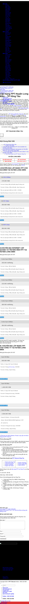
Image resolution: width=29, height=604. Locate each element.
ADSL (14, 115)
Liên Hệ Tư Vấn (4, 378)
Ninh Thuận (8, 51)
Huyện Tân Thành (9, 465)
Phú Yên (7, 41)
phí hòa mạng (12, 366)
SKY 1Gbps (6, 201)
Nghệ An (7, 37)
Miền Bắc (5, 4)
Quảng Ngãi (8, 45)
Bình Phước (8, 60)
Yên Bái (7, 30)
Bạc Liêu (7, 57)
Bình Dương (8, 59)
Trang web (2, 536)
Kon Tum (7, 52)
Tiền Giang (8, 75)
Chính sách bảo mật (7, 570)
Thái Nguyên (8, 26)
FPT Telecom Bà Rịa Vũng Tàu (16, 114)
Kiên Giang (8, 70)
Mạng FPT (5, 577)
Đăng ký (2, 196)
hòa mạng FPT (11, 104)
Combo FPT (6, 590)
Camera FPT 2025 (7, 591)
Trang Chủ (5, 97)
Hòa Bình (7, 14)
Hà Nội (7, 5)
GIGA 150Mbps (7, 177)
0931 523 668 (8, 161)
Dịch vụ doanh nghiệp (8, 593)
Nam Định (7, 19)
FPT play (5, 592)
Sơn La (7, 24)
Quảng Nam (8, 42)
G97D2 (23, 165)
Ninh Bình (7, 20)
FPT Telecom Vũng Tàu (18, 458)
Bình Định (7, 62)
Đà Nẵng (7, 34)
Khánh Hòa (8, 36)
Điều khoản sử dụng (7, 567)
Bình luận (2, 520)
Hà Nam (7, 11)
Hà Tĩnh (7, 39)
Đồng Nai (7, 66)
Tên (1, 531)
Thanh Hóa (8, 46)
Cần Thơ (7, 64)
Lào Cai (7, 17)
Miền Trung (5, 31)
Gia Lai (7, 47)
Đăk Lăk (7, 49)
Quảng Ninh (8, 23)
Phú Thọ (7, 22)
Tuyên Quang (8, 28)
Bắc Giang (7, 7)
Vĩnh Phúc (7, 29)
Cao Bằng (7, 8)
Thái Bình (7, 25)
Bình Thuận (8, 33)
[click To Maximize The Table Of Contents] (1, 135)
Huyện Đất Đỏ (21, 465)
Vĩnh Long (7, 77)
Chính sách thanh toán (8, 568)
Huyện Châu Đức (22, 462)
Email (1, 533)
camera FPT (6, 578)
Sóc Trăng (7, 72)
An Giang (7, 55)
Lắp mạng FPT (8, 99)
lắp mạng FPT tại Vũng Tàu (18, 469)
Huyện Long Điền (9, 464)
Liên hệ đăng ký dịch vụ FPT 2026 (11, 80)
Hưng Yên (7, 16)
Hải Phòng (8, 13)
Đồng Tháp (8, 68)
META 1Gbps (6, 224)
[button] (8, 596)
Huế (6, 35)
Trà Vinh (7, 76)
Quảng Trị (7, 43)
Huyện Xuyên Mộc (22, 463)
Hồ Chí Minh (8, 54)
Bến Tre (7, 58)
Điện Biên (7, 10)
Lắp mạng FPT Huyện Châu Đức (8, 509)
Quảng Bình (8, 40)
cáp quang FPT (15, 164)
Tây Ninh (7, 74)
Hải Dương (8, 12)
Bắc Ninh (7, 6)
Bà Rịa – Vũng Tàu (10, 78)
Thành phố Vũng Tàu (10, 462)
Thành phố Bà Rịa (9, 463)
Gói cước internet (7, 98)
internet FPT (3, 100)
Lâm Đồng (7, 65)
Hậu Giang (8, 69)
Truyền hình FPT (17, 105)
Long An (7, 71)
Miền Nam (5, 53)
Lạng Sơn (7, 18)
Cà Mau (7, 63)
